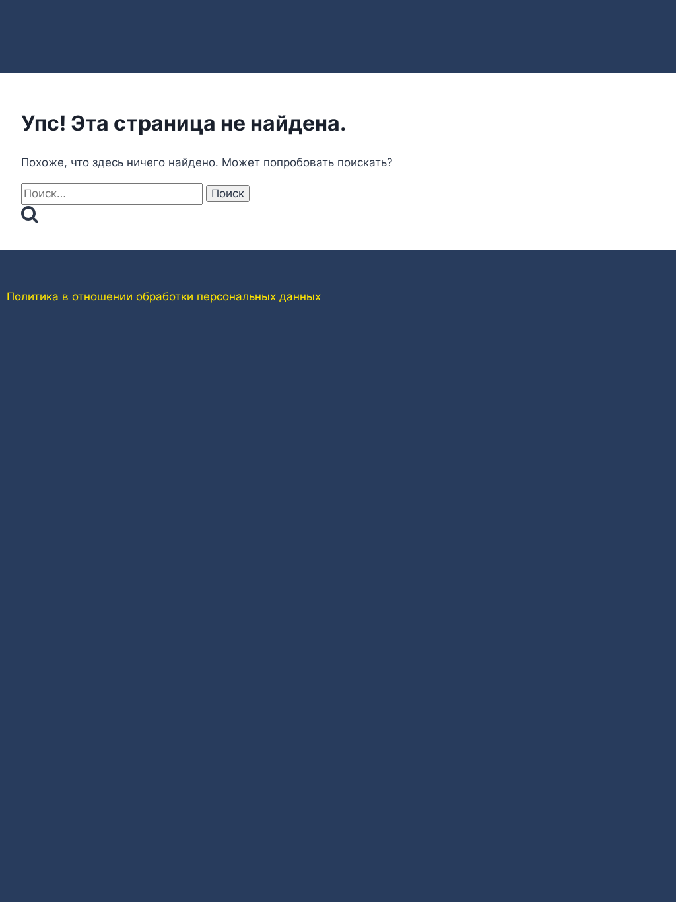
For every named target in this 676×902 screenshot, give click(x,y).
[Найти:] (113, 193)
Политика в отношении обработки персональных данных (164, 296)
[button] (504, 20)
